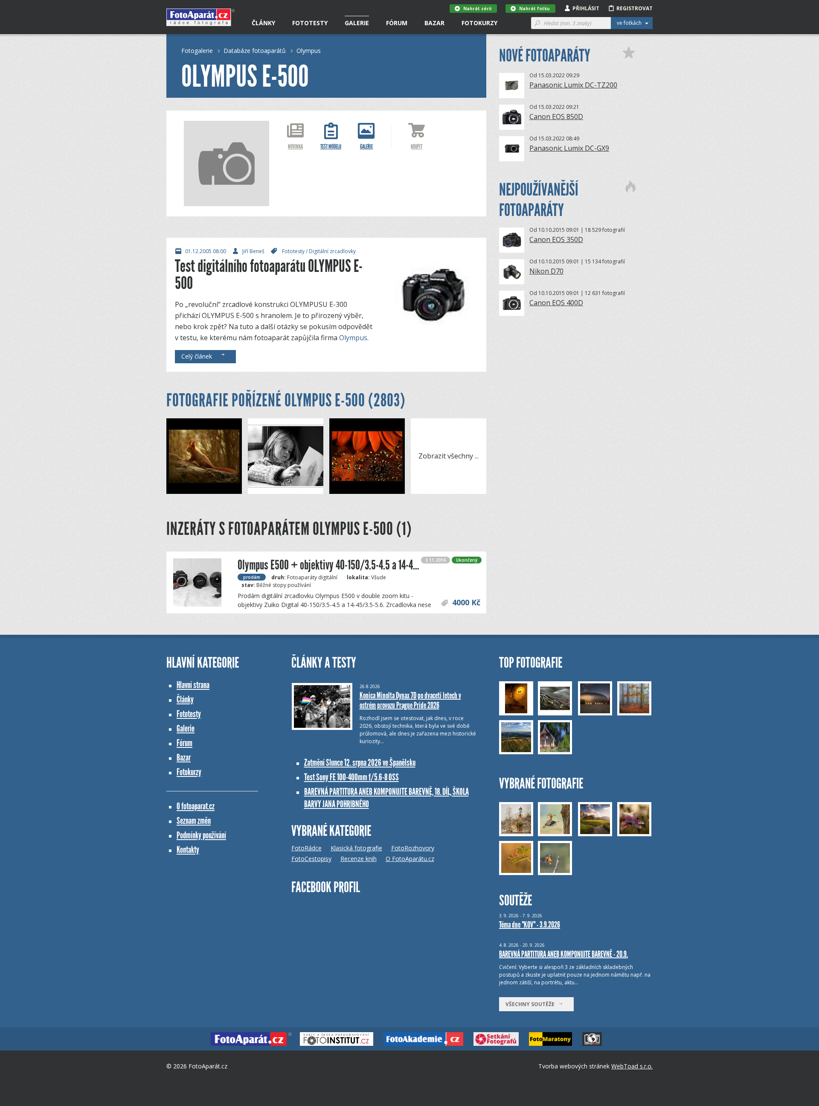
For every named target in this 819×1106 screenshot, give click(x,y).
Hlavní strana (193, 685)
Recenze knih (358, 859)
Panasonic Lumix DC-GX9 (569, 148)
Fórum (396, 23)
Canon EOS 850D (556, 116)
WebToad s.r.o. (632, 1066)
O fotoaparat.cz (196, 806)
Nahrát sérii (477, 9)
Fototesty (310, 23)
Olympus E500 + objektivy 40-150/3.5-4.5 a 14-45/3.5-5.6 (343, 565)
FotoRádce (306, 848)
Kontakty (188, 849)
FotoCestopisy (311, 859)
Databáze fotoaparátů (255, 51)
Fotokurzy (479, 23)
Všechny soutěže (531, 1004)
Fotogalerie (197, 51)
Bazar (434, 23)
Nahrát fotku (534, 9)
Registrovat (634, 8)
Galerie (357, 23)
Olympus (308, 51)
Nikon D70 (546, 271)
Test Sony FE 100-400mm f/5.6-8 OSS (351, 777)
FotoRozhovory (412, 848)
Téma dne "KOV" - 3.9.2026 (529, 924)
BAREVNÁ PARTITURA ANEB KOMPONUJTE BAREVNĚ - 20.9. (563, 954)
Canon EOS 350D (556, 239)
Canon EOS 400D (556, 302)
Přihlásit (585, 8)
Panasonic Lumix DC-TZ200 (573, 85)
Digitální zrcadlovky (332, 251)
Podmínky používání (201, 835)
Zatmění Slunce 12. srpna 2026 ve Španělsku (359, 762)
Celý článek (198, 356)
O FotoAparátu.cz (410, 859)
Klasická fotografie (356, 848)
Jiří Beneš (253, 251)
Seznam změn (194, 820)
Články (263, 23)
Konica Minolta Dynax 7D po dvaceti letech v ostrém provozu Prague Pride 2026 (410, 700)
